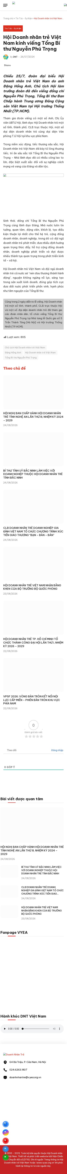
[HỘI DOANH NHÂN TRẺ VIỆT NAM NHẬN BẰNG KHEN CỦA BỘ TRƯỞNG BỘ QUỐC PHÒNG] (33, 564)
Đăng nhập (57, 750)
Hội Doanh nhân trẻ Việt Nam (40, 352)
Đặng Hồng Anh (13, 352)
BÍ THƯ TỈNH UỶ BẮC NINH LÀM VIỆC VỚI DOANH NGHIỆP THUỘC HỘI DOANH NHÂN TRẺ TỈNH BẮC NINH (33, 474)
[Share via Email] (30, 65)
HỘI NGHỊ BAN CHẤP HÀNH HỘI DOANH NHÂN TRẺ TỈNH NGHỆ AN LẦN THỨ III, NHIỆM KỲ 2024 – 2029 (33, 417)
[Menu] (5, 5)
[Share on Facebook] (15, 65)
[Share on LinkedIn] (25, 65)
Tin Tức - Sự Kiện (23, 18)
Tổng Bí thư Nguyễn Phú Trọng (21, 357)
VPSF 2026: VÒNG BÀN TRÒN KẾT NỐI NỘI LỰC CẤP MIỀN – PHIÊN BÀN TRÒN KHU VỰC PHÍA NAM (31, 700)
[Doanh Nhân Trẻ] (13, 1054)
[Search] (61, 5)
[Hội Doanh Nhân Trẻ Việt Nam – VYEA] (35, 5)
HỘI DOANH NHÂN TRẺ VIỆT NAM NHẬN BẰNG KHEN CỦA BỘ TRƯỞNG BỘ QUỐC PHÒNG (32, 587)
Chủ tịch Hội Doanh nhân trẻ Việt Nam (25, 347)
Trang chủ (8, 18)
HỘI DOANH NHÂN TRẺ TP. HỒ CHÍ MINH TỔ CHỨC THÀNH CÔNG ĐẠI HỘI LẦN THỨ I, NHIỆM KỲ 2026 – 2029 (33, 642)
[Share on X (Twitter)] (20, 65)
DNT (15, 57)
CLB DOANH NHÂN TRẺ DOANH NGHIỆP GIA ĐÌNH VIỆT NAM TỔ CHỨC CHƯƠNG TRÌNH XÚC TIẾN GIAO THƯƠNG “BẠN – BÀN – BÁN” (33, 531)
